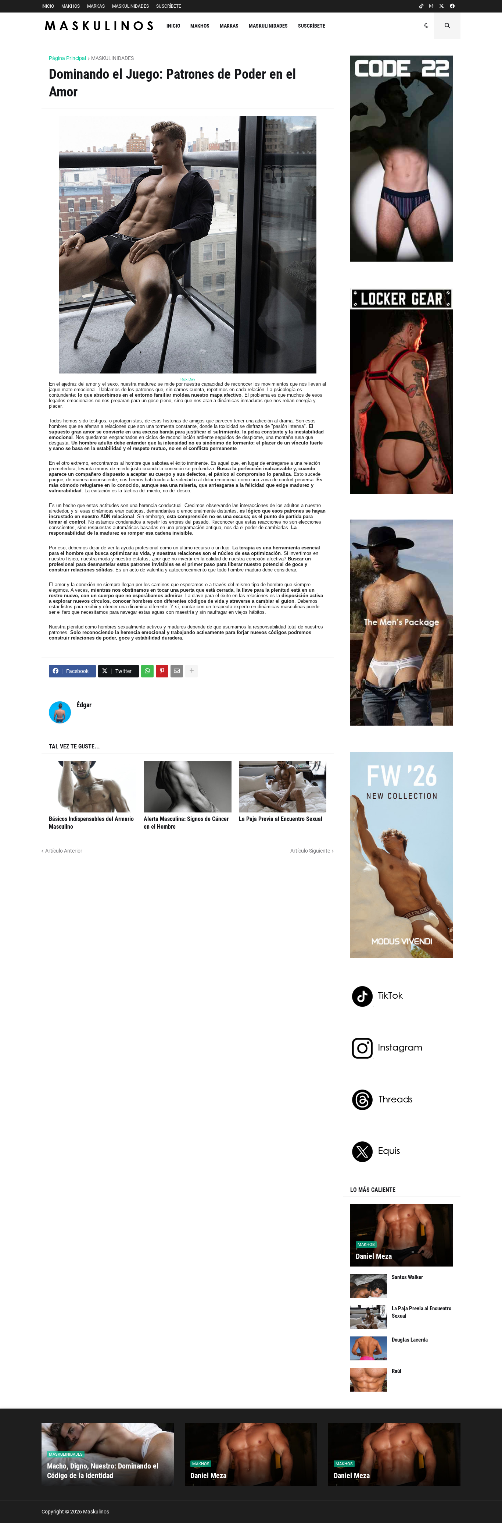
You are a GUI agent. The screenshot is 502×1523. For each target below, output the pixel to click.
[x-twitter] (441, 6)
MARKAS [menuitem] (229, 26)
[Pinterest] (162, 671)
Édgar (84, 705)
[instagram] (431, 6)
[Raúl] (368, 1380)
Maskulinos (96, 1512)
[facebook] (452, 6)
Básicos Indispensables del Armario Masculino (91, 822)
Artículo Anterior (63, 851)
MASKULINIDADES (130, 6)
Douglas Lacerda (410, 1339)
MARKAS (96, 6)
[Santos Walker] (368, 1286)
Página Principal (67, 58)
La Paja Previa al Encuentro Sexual (280, 818)
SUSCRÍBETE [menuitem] (311, 26)
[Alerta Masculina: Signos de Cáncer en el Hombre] (187, 786)
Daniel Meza (374, 1256)
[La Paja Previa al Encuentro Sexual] (282, 786)
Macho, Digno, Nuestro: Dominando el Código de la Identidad (102, 1471)
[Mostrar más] (191, 671)
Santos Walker (407, 1277)
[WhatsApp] (147, 671)
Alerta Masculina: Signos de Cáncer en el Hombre (186, 822)
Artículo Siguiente (310, 851)
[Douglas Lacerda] (368, 1348)
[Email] (177, 671)
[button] (426, 26)
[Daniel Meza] (401, 1235)
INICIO (48, 6)
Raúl (396, 1371)
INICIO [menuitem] (173, 26)
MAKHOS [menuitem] (199, 26)
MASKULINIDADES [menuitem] (268, 26)
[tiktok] (421, 6)
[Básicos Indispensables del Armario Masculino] (92, 786)
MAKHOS (70, 6)
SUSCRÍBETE (168, 6)
